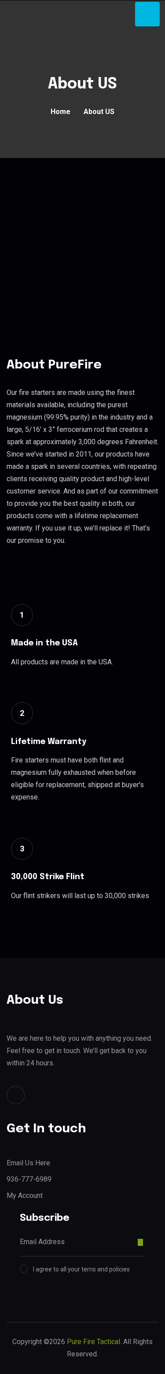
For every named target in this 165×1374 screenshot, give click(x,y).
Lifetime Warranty (48, 742)
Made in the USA (44, 643)
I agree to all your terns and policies (81, 1269)
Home (60, 111)
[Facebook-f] (16, 1095)
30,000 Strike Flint (47, 877)
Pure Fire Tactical (93, 1341)
